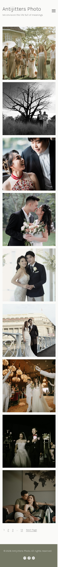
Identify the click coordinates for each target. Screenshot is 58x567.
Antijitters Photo (21, 9)
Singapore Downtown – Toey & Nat (21, 305)
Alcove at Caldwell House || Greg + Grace (24, 250)
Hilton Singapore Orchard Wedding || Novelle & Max (28, 418)
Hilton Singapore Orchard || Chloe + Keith (25, 361)
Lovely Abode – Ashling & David (19, 471)
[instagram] (33, 558)
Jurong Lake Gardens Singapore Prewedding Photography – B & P (26, 85)
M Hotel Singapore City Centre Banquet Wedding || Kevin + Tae (24, 141)
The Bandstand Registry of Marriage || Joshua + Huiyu (28, 196)
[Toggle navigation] (54, 11)
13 (22, 529)
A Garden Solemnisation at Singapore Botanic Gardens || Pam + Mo (27, 30)
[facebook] (29, 558)
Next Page (31, 529)
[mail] (24, 558)
